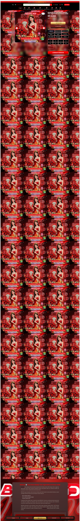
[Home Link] (18, 4)
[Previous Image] (16, 28)
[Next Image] (44, 28)
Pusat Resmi (44, 508)
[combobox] (36, 5)
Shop (13, 4)
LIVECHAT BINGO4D (58, 52)
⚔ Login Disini (58, 26)
